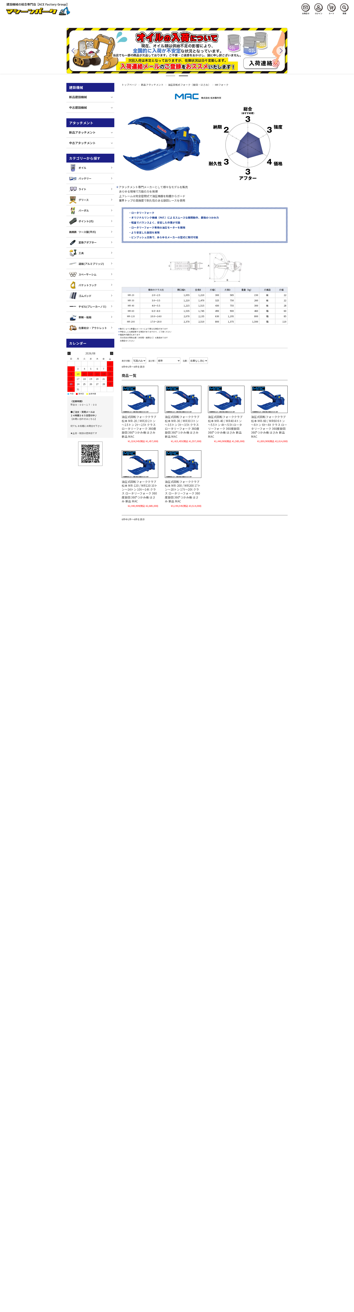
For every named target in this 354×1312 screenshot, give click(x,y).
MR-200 (131, 321)
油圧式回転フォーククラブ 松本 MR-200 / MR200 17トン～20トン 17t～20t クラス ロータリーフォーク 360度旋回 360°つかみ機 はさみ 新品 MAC (183, 491)
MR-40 (131, 305)
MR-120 (131, 316)
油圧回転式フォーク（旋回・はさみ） (189, 84)
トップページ (129, 84)
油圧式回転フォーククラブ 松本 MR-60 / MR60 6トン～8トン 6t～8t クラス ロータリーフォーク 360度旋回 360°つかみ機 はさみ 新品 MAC (269, 426)
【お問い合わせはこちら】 (83, 418)
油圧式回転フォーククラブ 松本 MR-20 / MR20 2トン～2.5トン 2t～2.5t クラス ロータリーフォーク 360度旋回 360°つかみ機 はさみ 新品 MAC (140, 426)
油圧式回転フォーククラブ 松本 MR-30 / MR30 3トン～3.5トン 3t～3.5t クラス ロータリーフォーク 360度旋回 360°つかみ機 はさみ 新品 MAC (182, 426)
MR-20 (131, 295)
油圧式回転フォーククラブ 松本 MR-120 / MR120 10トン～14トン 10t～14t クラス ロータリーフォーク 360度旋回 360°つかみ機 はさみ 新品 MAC (139, 491)
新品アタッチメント (152, 84)
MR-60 (131, 310)
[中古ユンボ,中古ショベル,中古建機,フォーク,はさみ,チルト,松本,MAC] (140, 399)
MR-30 (131, 300)
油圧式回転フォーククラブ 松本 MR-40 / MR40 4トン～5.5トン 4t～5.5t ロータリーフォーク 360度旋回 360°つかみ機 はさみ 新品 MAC (225, 426)
